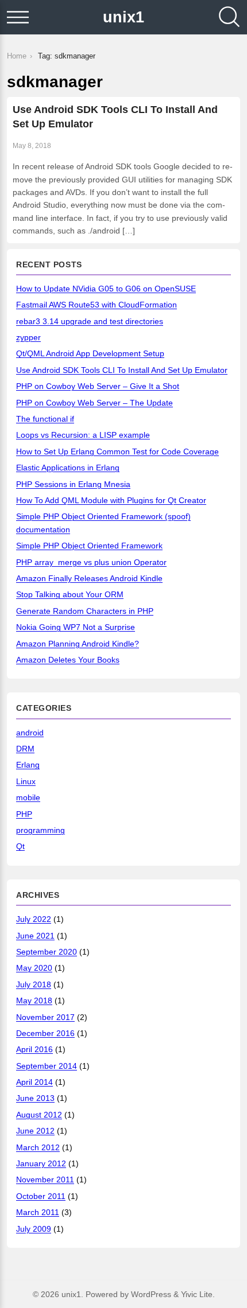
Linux (26, 781)
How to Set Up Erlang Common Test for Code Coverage (117, 451)
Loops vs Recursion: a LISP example (83, 434)
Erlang (28, 764)
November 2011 (45, 1179)
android (30, 732)
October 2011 (40, 1196)
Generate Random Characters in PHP (84, 611)
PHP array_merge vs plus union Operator (91, 562)
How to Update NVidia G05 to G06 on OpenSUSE (106, 288)
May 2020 (34, 967)
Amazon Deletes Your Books (67, 659)
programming (40, 830)
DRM (25, 748)
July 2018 (33, 984)
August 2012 (39, 1114)
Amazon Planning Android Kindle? (77, 643)
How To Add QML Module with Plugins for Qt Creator (111, 500)
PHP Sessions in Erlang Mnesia (73, 484)
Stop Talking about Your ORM (70, 594)
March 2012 (38, 1147)
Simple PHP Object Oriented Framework (89, 545)
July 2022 (33, 919)
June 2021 (35, 935)
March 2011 (37, 1212)
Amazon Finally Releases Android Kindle (89, 578)
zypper (28, 337)
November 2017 (45, 1017)
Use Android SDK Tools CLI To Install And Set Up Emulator (121, 370)
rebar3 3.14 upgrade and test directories (89, 321)
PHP (24, 814)
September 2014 (46, 1065)
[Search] (229, 17)
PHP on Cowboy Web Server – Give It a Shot (97, 386)
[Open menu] (18, 17)
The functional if (45, 418)
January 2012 (41, 1163)
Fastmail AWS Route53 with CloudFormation (96, 304)
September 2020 (46, 951)
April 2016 (34, 1049)
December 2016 (45, 1033)
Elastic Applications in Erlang (67, 467)
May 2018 (34, 1000)
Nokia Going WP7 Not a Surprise (75, 627)
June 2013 (35, 1098)
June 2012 (35, 1130)
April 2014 (34, 1082)
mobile (28, 797)
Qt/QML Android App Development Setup (90, 353)
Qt (20, 846)
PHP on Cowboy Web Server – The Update (94, 402)
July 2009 (33, 1228)
